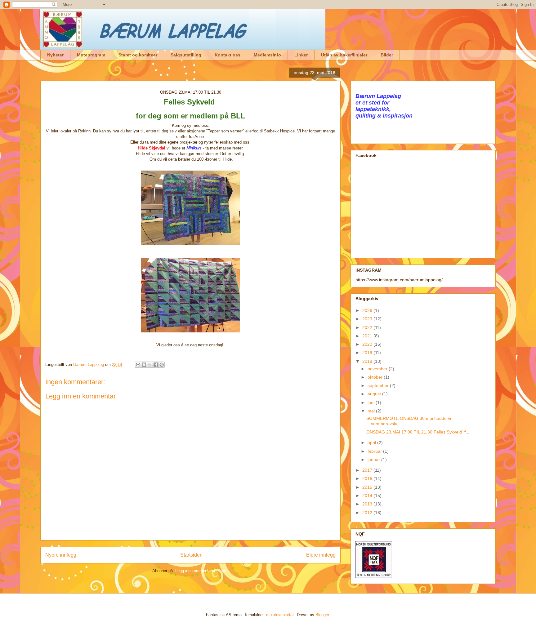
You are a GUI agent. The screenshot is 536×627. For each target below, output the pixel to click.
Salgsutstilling (186, 54)
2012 (367, 512)
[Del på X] (150, 365)
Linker (301, 54)
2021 (367, 335)
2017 (367, 470)
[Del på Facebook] (156, 365)
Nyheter (55, 54)
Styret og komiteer (137, 54)
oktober (376, 377)
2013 (367, 503)
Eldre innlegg (321, 555)
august (375, 393)
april (372, 442)
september (379, 385)
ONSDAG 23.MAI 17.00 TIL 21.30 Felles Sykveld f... (417, 431)
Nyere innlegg (60, 555)
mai (372, 410)
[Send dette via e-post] (138, 365)
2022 (367, 327)
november (378, 368)
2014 (367, 495)
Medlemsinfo (267, 54)
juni (372, 402)
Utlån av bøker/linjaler (344, 54)
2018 (367, 361)
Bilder (387, 54)
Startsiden (191, 555)
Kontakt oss (227, 54)
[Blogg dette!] (144, 365)
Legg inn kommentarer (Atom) (202, 570)
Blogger (322, 614)
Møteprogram (91, 54)
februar (375, 451)
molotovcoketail (280, 614)
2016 (367, 478)
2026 (367, 310)
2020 (367, 344)
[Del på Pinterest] (162, 365)
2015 (367, 487)
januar (374, 459)
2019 (367, 352)
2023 (367, 318)
